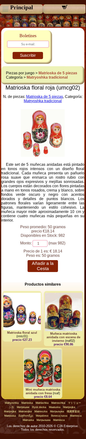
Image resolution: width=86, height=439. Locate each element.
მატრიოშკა (26, 415)
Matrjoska (10, 415)
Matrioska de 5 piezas (57, 73)
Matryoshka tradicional (47, 77)
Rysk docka (39, 407)
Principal (21, 7)
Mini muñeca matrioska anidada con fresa (43, 391)
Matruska (28, 420)
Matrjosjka (69, 407)
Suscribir (28, 55)
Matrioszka (40, 411)
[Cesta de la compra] (64, 9)
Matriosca (75, 415)
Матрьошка (57, 411)
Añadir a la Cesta (43, 266)
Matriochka (42, 402)
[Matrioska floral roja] (43, 155)
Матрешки (23, 407)
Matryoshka (12, 402)
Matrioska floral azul (22, 332)
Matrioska (27, 402)
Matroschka (58, 402)
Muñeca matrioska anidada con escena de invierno (63, 337)
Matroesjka (25, 411)
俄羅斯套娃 (73, 411)
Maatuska (54, 407)
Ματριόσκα (42, 415)
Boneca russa (59, 415)
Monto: (26, 243)
